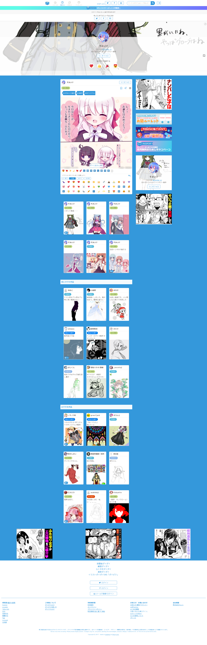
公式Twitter (134, 607)
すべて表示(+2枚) (96, 165)
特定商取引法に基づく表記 (96, 611)
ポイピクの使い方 (51, 607)
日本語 (4, 622)
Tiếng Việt (5, 609)
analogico (107, 634)
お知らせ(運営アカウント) (138, 605)
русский (5, 620)
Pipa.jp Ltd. (115, 634)
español (5, 607)
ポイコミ (133, 618)
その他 (87, 178)
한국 (3, 611)
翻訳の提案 (11, 603)
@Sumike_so (106, 49)
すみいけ (103, 45)
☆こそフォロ (103, 56)
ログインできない (136, 614)
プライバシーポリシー (95, 609)
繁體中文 (5, 616)
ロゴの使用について (136, 616)
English (4, 605)
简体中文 (5, 614)
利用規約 (90, 605)
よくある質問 (134, 609)
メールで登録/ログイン (105, 593)
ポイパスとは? (50, 609)
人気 (72, 178)
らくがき (66, 88)
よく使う (65, 178)
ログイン (104, 582)
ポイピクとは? (50, 605)
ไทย (3, 618)
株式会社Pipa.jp (178, 605)
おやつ (80, 178)
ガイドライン (92, 607)
